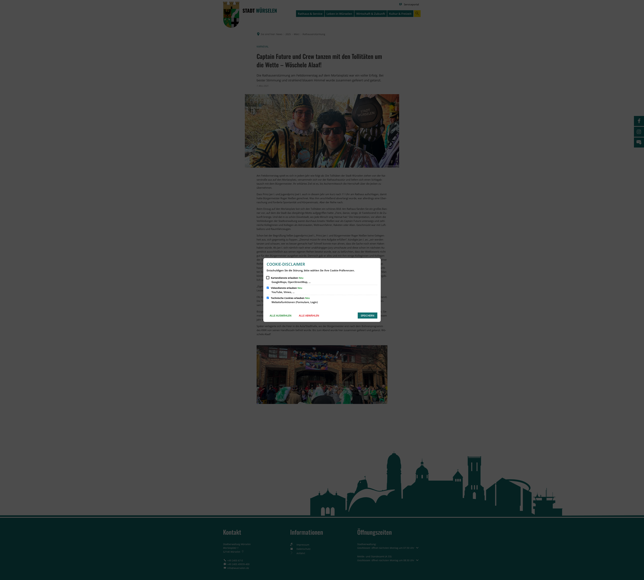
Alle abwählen (309, 315)
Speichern (367, 315)
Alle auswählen (280, 315)
